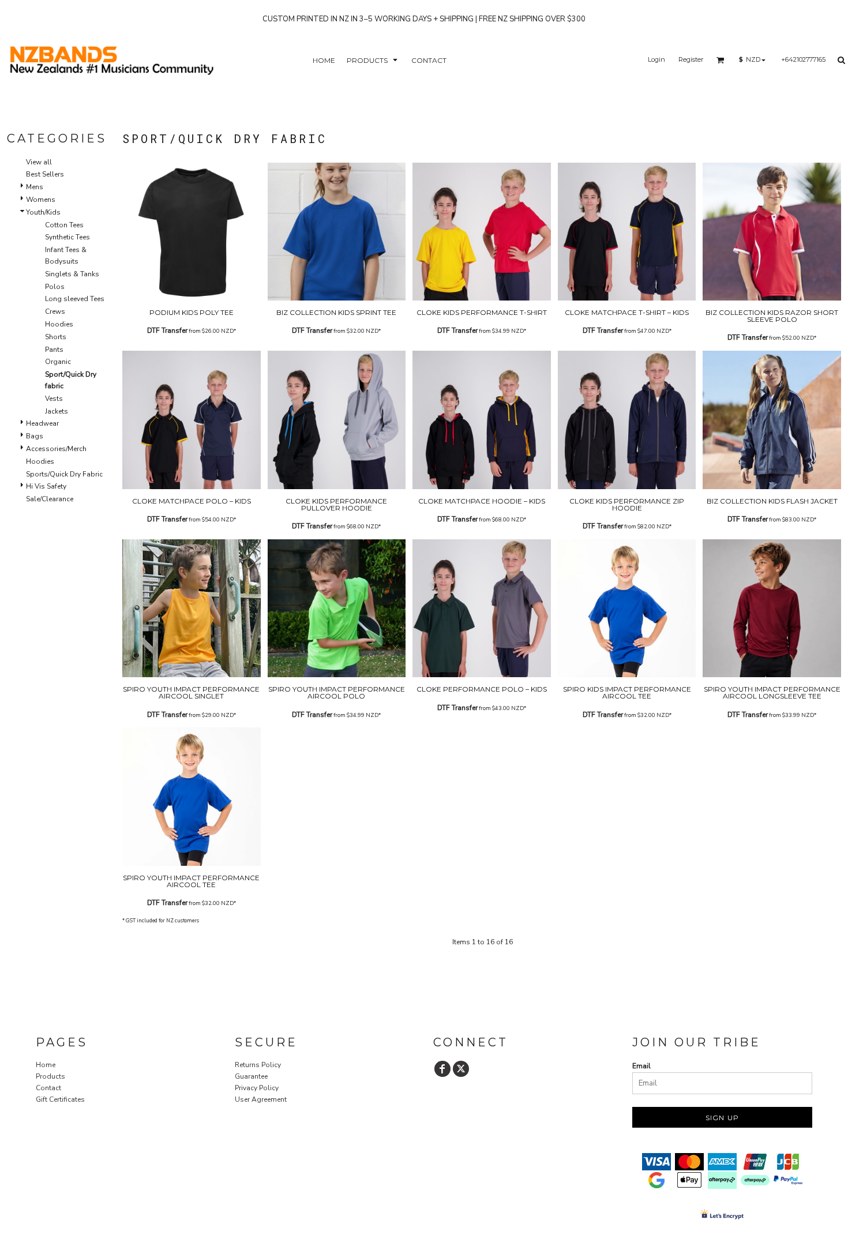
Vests (54, 398)
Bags (34, 436)
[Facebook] (442, 1069)
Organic (58, 361)
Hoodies (59, 324)
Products (50, 1076)
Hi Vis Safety (46, 486)
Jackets (56, 411)
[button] (373, 59)
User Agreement (261, 1099)
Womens (40, 199)
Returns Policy (258, 1064)
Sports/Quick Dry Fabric (64, 474)
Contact (48, 1087)
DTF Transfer (167, 330)
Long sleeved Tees (74, 298)
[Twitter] (461, 1069)
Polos (55, 286)
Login (656, 59)
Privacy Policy (257, 1087)
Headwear (42, 423)
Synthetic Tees (67, 237)
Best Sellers (45, 174)
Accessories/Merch (56, 448)
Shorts (55, 336)
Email (641, 1066)
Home (45, 1064)
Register (690, 59)
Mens (34, 187)
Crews (55, 311)
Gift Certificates (60, 1099)
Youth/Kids (43, 212)
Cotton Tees (64, 225)
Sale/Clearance (49, 499)
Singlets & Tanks (72, 274)
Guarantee (251, 1076)
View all (39, 162)
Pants (54, 349)
